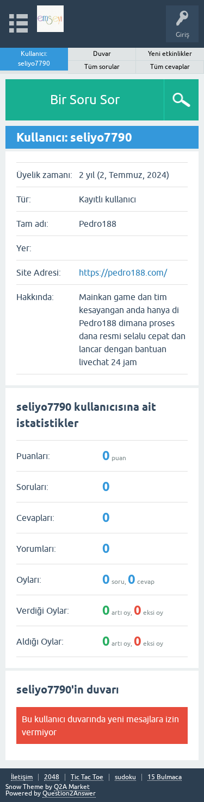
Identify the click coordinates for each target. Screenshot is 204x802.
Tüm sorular (102, 67)
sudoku (125, 777)
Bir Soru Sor (85, 99)
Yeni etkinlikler (170, 54)
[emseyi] (50, 18)
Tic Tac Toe (87, 777)
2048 (51, 777)
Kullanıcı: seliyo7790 (34, 58)
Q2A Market (72, 787)
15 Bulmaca (164, 777)
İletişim (22, 777)
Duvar (102, 54)
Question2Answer (69, 793)
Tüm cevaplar (170, 67)
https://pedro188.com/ (123, 272)
